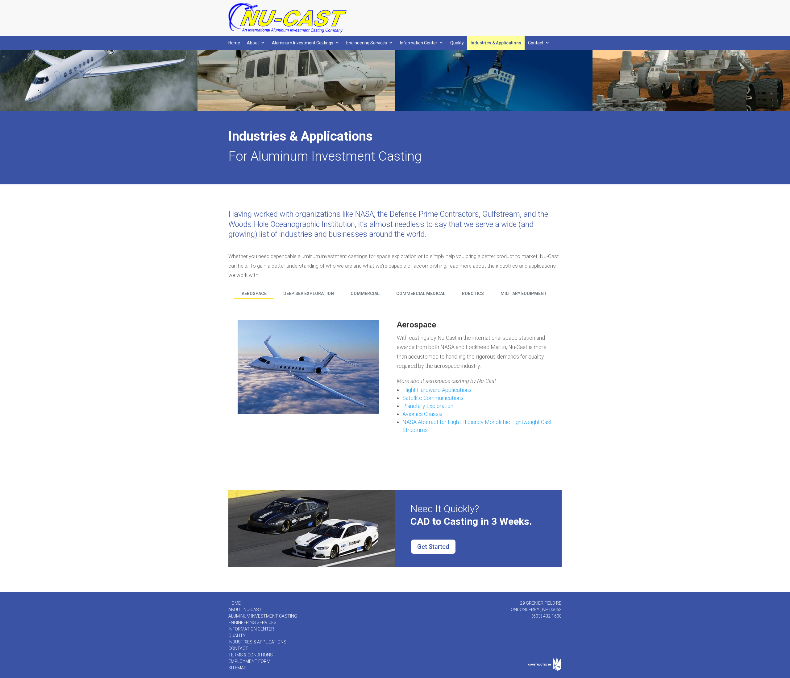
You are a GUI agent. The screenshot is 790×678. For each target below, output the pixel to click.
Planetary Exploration (427, 406)
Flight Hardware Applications (437, 390)
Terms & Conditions (250, 654)
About (253, 42)
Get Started (433, 546)
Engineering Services (366, 42)
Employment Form (249, 661)
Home (234, 42)
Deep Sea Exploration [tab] (308, 293)
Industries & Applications (496, 42)
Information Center (418, 42)
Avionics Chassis (422, 414)
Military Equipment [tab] (524, 293)
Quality (457, 42)
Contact (535, 42)
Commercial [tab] (365, 293)
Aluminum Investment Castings (302, 42)
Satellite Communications (433, 398)
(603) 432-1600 (547, 616)
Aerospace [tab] (254, 293)
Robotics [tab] (473, 293)
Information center (251, 629)
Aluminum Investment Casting (262, 616)
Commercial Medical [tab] (420, 293)
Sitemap (237, 667)
